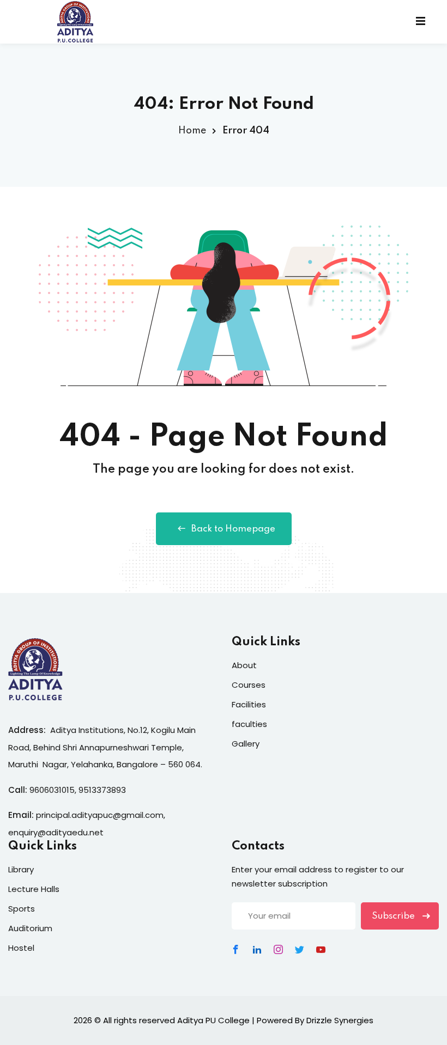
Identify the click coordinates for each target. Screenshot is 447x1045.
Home (192, 131)
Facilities (249, 704)
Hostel (21, 948)
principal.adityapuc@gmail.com (100, 815)
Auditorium (30, 928)
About (244, 665)
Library (21, 869)
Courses (248, 684)
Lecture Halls (33, 889)
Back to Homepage (233, 529)
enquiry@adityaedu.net (56, 832)
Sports (21, 908)
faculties (249, 724)
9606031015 (52, 790)
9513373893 (102, 790)
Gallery (245, 743)
